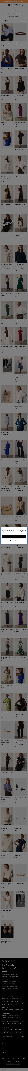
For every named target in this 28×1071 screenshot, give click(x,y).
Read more (10, 532)
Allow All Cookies (14, 536)
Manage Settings (14, 540)
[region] (14, 535)
